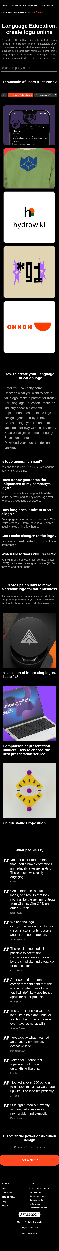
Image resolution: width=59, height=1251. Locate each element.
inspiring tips (17, 596)
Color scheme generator (40, 1188)
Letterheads (35, 1204)
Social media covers (38, 1208)
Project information (29, 1227)
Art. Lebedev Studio (33, 1222)
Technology (41, 95)
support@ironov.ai (29, 1233)
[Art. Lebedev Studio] (29, 1214)
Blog (4, 1202)
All (4, 95)
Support (5, 1206)
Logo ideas (7, 1192)
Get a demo (30, 1160)
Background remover (39, 1196)
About (4, 1188)
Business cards (36, 1200)
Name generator (37, 1192)
